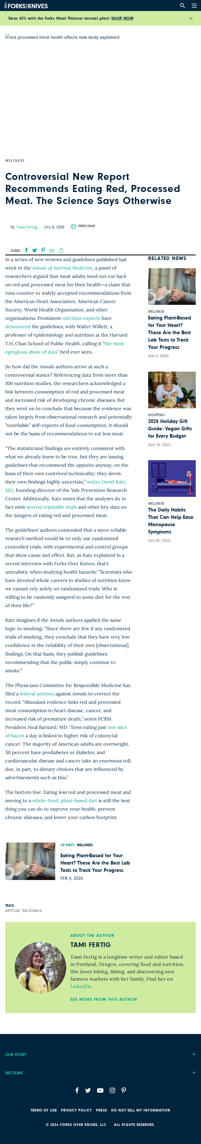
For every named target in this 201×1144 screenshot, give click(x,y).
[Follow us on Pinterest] (123, 1090)
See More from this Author (103, 999)
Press (101, 1110)
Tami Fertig (27, 226)
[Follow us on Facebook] (77, 1090)
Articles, (13, 911)
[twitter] (34, 250)
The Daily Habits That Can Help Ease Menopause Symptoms (170, 521)
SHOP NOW (122, 18)
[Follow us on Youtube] (100, 1090)
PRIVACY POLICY (76, 1110)
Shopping (156, 415)
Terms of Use (44, 1110)
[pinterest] (43, 250)
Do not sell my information (140, 1110)
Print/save (86, 226)
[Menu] (194, 5)
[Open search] (182, 6)
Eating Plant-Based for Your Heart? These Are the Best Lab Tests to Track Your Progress (95, 863)
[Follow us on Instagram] (112, 1090)
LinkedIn (80, 986)
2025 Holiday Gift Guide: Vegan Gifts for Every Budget (170, 429)
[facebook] (26, 250)
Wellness (85, 845)
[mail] (51, 251)
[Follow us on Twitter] (88, 1090)
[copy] (61, 250)
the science (32, 911)
